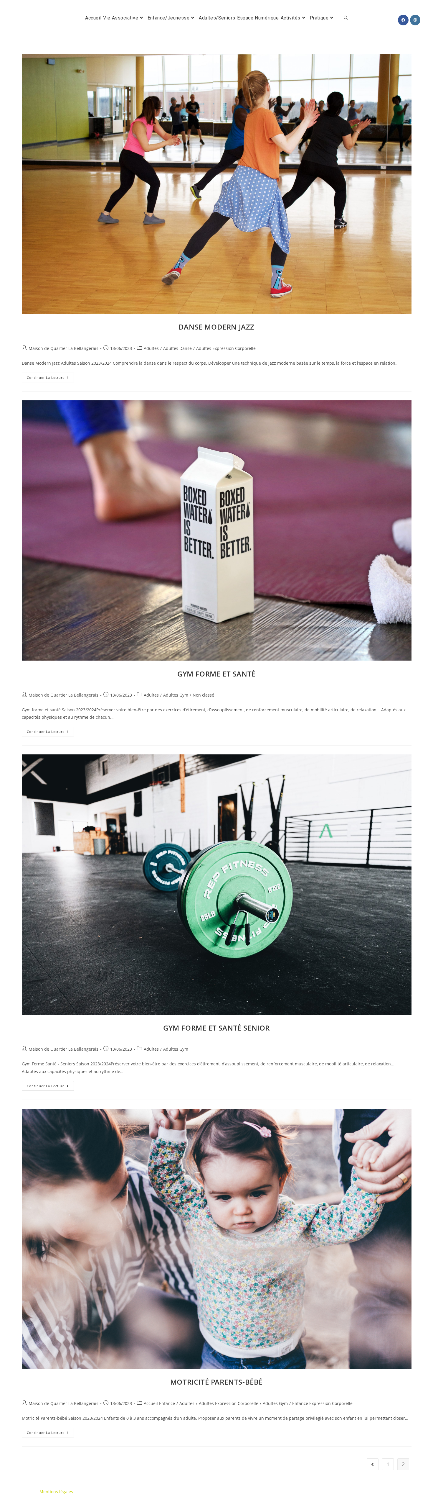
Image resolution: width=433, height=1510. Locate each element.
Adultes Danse (177, 348)
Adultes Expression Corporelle (226, 348)
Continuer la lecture (50, 378)
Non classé (203, 695)
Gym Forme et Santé (216, 674)
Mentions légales (56, 1491)
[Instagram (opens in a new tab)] (415, 20)
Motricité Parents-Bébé (216, 1382)
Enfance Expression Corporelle (322, 1403)
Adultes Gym (175, 695)
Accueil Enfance (159, 1403)
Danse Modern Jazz (216, 327)
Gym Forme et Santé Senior (216, 1028)
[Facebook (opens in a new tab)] (403, 20)
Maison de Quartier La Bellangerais (63, 348)
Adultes (151, 348)
